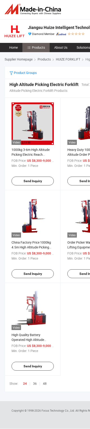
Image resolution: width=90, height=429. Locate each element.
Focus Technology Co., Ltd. (58, 410)
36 (35, 383)
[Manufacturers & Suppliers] (34, 9)
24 (25, 383)
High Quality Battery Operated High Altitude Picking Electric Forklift (28, 340)
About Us (60, 47)
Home (13, 47)
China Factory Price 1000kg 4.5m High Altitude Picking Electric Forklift (31, 247)
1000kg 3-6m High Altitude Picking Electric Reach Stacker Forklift (31, 154)
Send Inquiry (33, 181)
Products (38, 47)
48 (45, 383)
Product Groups (25, 72)
